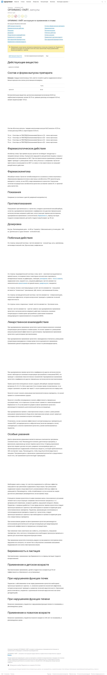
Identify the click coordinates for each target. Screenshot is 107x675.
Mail (2, 673)
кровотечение (22, 283)
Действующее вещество (14, 26)
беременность (42, 215)
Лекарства (10, 7)
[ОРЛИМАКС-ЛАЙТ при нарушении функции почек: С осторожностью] (22, 16)
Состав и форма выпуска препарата (54, 26)
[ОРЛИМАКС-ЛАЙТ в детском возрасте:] (15, 16)
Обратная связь (72, 673)
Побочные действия (50, 32)
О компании (6, 673)
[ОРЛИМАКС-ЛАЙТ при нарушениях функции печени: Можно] (19, 16)
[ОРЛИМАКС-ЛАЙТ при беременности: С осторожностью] (9, 16)
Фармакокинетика (49, 28)
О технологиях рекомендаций (83, 673)
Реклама (12, 673)
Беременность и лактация (15, 37)
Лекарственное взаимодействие (16, 35)
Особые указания (49, 35)
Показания (10, 30)
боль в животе (57, 278)
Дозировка (10, 32)
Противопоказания (50, 30)
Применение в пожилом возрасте (17, 41)
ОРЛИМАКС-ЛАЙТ (19, 7)
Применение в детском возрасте (53, 37)
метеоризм (43, 278)
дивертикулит (44, 283)
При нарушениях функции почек (16, 39)
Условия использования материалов (60, 673)
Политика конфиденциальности (97, 673)
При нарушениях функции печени (54, 39)
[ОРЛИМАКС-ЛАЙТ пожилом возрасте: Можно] (25, 16)
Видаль (10, 655)
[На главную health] (8, 1)
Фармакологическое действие (16, 28)
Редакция (49, 673)
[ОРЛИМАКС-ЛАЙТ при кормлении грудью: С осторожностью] (12, 16)
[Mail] (2, 1)
